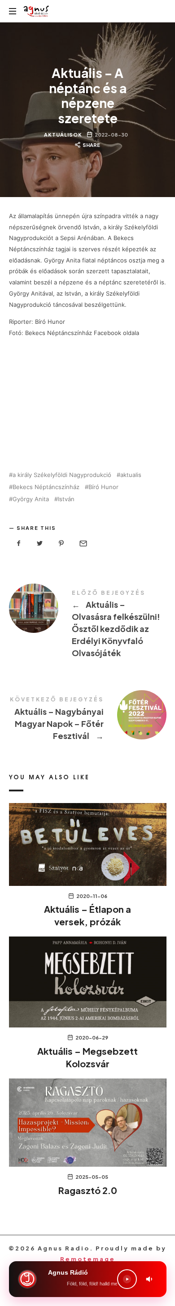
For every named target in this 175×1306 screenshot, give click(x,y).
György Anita (31, 499)
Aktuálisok (63, 134)
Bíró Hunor (103, 487)
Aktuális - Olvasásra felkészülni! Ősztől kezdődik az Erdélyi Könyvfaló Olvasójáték (87, 625)
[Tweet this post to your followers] (40, 543)
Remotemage (87, 1259)
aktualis (130, 475)
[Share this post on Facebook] (19, 543)
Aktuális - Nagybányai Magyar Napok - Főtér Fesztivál (87, 720)
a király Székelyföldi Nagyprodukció (62, 475)
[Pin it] (61, 543)
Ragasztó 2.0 (87, 1190)
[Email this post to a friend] (82, 543)
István (66, 499)
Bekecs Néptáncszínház (46, 487)
